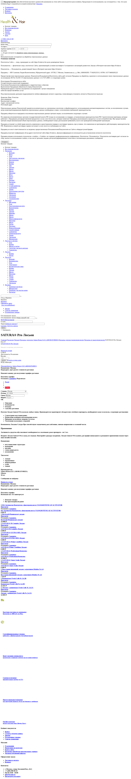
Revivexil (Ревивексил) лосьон (12, 520)
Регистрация (9, 320)
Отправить (5, 142)
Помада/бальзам (14, 228)
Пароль (3, 324)
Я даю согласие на (23, 53)
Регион (3, 393)
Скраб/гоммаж (14, 230)
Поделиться (21, 378)
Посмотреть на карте (12, 776)
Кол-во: (3, 356)
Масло (11, 171)
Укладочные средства (16, 191)
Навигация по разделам (13, 748)
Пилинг (12, 180)
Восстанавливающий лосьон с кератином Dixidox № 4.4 (21, 575)
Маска (11, 169)
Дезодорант (13, 265)
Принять (39, 4)
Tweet (7, 382)
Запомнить (6, 330)
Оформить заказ (6, 303)
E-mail (3, 322)
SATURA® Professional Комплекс (13, 556)
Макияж (12, 213)
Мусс (11, 175)
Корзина (4, 301)
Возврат (8, 11)
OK (2, 399)
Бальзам (12, 153)
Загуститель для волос (17, 158)
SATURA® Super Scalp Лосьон (12, 565)
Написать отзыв (6, 350)
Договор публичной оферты (15, 753)
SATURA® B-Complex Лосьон (12, 529)
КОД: (3, 362)
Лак (10, 165)
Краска (11, 162)
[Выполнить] (36, 318)
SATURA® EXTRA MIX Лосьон (13, 538)
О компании (9, 7)
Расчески (12, 182)
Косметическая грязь (16, 266)
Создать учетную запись (9, 326)
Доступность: (5, 354)
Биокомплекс (13, 261)
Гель (10, 156)
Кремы (11, 164)
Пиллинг (12, 226)
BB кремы (12, 202)
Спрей (11, 184)
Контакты (8, 13)
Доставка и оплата (11, 9)
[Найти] (20, 296)
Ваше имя (4, 44)
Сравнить (12, 378)
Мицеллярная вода (15, 219)
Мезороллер (13, 239)
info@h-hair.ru (10, 774)
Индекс (3, 397)
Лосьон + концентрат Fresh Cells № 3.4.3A (16, 593)
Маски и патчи (14, 246)
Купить (4, 360)
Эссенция (12, 197)
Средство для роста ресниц (18, 248)
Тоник (11, 189)
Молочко (12, 173)
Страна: (4, 391)
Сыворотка (13, 187)
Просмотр (4, 507)
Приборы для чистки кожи (18, 290)
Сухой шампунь (14, 186)
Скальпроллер (14, 198)
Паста (11, 176)
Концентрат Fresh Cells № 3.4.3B (13, 584)
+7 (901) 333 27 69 (7, 39)
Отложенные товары (12, 312)
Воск (10, 154)
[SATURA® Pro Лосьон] (9, 344)
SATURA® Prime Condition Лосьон (14, 547)
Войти (3, 320)
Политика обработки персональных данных (21, 751)
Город (3, 395)
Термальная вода (15, 233)
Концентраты (13, 208)
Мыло (11, 222)
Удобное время (6, 49)
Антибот (4, 51)
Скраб (11, 277)
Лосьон (11, 167)
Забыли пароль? (11, 324)
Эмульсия (12, 195)
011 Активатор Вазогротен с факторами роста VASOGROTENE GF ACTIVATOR (31, 510)
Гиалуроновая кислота (17, 206)
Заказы (7, 308)
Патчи (11, 224)
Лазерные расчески (15, 287)
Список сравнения (11, 310)
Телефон (4, 47)
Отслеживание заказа (8, 318)
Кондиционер (14, 160)
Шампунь (12, 193)
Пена (11, 178)
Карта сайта (9, 750)
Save (8, 387)
